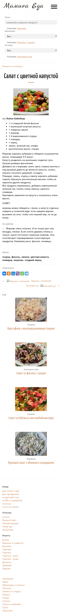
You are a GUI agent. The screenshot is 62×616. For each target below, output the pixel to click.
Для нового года (24, 56)
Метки (5, 252)
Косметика (7, 529)
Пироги (6, 594)
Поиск (7, 17)
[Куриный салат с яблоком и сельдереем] (31, 444)
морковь (19, 260)
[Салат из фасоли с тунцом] (31, 354)
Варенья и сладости (12, 542)
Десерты (6, 562)
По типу (9, 45)
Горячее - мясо (10, 555)
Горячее (6, 552)
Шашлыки (7, 610)
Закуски (6, 568)
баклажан (21, 28)
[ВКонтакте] (4, 273)
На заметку (7, 223)
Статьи (6, 516)
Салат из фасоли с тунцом (31, 373)
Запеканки (7, 578)
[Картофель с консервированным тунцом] (31, 310)
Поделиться (8, 267)
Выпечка (6, 546)
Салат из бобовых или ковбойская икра (31, 418)
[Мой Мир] (13, 273)
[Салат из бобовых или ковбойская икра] (31, 399)
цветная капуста (40, 256)
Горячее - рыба (10, 558)
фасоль (15, 256)
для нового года (31, 369)
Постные (21, 42)
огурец (6, 256)
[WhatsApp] (22, 273)
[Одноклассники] (9, 273)
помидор (7, 260)
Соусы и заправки (11, 604)
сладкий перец (33, 260)
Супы (5, 607)
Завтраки (7, 565)
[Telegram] (26, 273)
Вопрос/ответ (9, 520)
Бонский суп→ (43, 285)
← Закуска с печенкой (26, 280)
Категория (10, 31)
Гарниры (6, 549)
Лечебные (31, 458)
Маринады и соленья (13, 584)
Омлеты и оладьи (11, 591)
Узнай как (7, 526)
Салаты (31, 42)
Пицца (5, 597)
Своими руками (10, 523)
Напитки (6, 588)
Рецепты (6, 66)
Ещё (4, 294)
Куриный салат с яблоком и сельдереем (31, 462)
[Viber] (18, 273)
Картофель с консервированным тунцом (31, 328)
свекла (25, 256)
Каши (5, 581)
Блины (5, 539)
